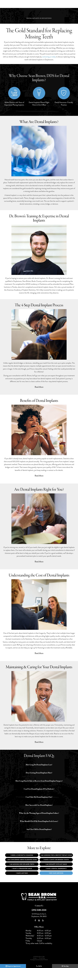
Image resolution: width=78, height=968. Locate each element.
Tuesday (28, 933)
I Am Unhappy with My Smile (56, 864)
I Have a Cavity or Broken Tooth (56, 860)
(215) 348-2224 (39, 910)
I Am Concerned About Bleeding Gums (22, 860)
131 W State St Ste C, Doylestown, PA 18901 (39, 915)
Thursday (29, 938)
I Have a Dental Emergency (56, 869)
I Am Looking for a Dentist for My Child (56, 855)
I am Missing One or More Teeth (22, 864)
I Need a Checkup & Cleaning (21, 855)
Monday (28, 930)
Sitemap (34, 958)
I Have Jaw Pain (22, 873)
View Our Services (56, 873)
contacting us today (49, 56)
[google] (39, 920)
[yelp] (42, 920)
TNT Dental (45, 959)
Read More (39, 387)
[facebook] (35, 920)
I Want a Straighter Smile (22, 869)
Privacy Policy (42, 958)
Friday (28, 941)
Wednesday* (30, 935)
